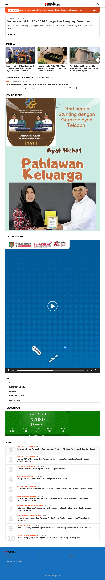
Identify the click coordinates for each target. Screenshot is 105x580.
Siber (38, 556)
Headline (19, 466)
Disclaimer (71, 556)
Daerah (19, 447)
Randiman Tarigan (16, 396)
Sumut (7, 82)
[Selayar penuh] (96, 370)
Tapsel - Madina (35, 516)
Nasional (19, 525)
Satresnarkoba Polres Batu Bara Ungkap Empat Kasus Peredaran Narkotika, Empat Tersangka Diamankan (52, 499)
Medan (26, 466)
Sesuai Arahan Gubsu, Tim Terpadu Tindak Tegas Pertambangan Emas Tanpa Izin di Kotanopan (53, 519)
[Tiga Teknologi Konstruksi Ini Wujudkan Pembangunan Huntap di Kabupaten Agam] (85, 55)
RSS (9, 565)
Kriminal (33, 496)
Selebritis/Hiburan (31, 535)
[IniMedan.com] (52, 3)
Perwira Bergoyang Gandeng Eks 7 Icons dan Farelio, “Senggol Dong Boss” (49, 537)
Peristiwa (32, 466)
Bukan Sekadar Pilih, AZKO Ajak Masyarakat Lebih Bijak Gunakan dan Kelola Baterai (51, 68)
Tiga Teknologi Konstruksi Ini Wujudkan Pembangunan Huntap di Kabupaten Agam (84, 68)
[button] (52, 306)
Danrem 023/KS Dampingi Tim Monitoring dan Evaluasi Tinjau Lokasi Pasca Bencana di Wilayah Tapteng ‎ (53, 460)
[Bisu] (92, 370)
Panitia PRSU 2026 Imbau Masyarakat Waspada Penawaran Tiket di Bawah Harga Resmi (54, 488)
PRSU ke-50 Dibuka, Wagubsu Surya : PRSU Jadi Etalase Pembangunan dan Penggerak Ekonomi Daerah (54, 509)
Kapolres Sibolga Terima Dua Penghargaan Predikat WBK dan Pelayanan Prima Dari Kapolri (56, 449)
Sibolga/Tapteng (28, 447)
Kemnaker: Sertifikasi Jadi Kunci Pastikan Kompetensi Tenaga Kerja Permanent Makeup (19, 68)
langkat (12, 391)
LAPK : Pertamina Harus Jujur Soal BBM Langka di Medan (40, 469)
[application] (52, 306)
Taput (32, 476)
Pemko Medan (14, 400)
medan (12, 383)
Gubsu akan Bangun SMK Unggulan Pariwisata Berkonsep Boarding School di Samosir (53, 528)
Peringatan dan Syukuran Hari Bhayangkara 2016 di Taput (41, 478)
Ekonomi (19, 486)
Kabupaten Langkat (17, 387)
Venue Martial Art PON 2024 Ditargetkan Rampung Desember (48, 21)
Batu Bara (19, 496)
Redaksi (8, 556)
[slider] (50, 370)
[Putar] (8, 370)
